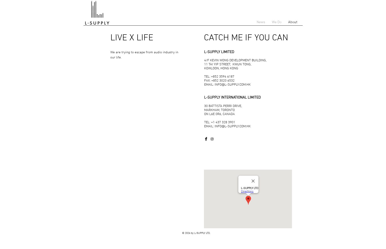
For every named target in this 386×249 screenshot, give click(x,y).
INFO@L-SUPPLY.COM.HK (233, 85)
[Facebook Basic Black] (206, 139)
